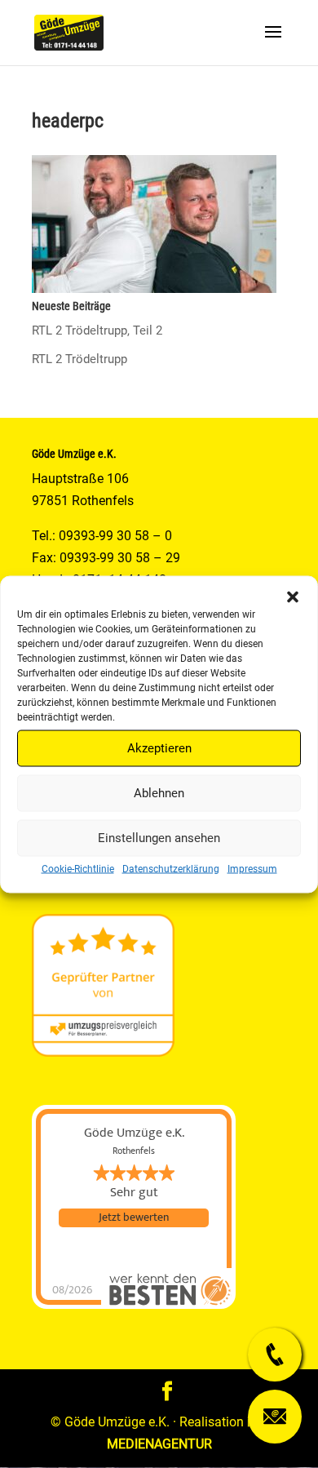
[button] (293, 596)
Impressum (252, 868)
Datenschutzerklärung (170, 868)
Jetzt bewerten (134, 1217)
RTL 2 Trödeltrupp (79, 359)
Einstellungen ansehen (159, 838)
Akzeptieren (159, 748)
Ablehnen (159, 793)
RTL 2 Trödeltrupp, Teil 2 (97, 330)
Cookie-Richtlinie (78, 868)
